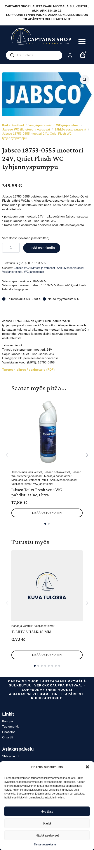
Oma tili (7, 737)
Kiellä (47, 823)
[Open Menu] (81, 41)
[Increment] (15, 248)
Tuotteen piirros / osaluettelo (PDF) (28, 369)
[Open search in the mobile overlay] (34, 55)
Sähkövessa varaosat (70, 129)
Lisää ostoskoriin (42, 248)
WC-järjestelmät (68, 125)
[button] (87, 767)
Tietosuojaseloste (45, 844)
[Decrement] (5, 248)
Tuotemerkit (10, 726)
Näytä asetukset (47, 835)
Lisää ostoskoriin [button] (47, 512)
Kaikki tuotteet (13, 125)
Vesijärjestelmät (40, 125)
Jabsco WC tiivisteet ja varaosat (26, 129)
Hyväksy (47, 811)
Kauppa (7, 721)
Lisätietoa (9, 732)
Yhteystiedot (10, 756)
